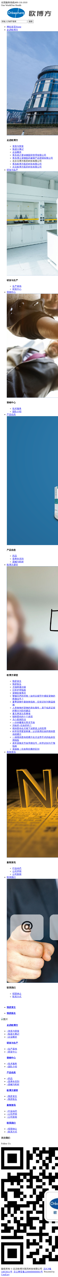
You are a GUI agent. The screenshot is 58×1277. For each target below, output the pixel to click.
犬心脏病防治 (19, 719)
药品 (14, 556)
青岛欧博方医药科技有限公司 (27, 164)
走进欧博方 (12, 30)
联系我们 (11, 877)
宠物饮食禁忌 (19, 693)
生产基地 (16, 286)
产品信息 (11, 414)
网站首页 (14, 27)
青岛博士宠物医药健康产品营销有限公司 (32, 158)
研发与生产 (12, 170)
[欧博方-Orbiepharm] (29, 18)
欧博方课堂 (12, 564)
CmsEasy (5, 1274)
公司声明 (16, 871)
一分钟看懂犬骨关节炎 (23, 722)
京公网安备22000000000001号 (28, 1272)
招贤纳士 (16, 993)
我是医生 (16, 684)
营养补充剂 (18, 559)
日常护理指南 (19, 690)
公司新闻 (16, 874)
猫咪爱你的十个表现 (22, 716)
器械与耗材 (18, 562)
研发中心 (16, 289)
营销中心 (11, 292)
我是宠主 (16, 681)
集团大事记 (18, 149)
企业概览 (16, 152)
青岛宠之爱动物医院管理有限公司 (29, 155)
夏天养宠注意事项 (21, 713)
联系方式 (16, 996)
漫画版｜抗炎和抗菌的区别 (25, 749)
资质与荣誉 (18, 146)
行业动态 (16, 868)
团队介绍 (16, 411)
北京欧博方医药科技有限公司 (27, 167)
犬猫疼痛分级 (19, 687)
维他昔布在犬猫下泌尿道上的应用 (29, 728)
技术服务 (16, 408)
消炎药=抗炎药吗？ (22, 725)
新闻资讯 (11, 752)
